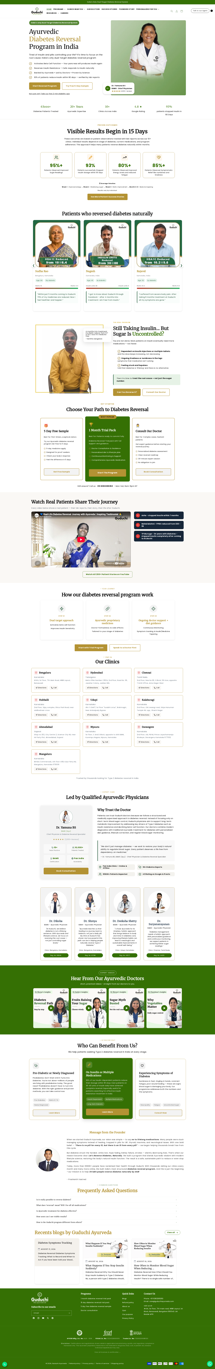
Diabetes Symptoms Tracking (55, 1242)
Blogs (124, 1298)
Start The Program (107, 472)
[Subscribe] (69, 1313)
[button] (59, 9)
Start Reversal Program (45, 86)
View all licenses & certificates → (107, 1352)
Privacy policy (88, 1363)
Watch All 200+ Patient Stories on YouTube (107, 574)
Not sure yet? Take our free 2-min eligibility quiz (49, 94)
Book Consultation (153, 471)
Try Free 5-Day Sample (77, 86)
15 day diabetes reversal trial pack (95, 1302)
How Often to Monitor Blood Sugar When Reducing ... (154, 1267)
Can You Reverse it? (127, 392)
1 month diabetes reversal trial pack (96, 1298)
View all (171, 1232)
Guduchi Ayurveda (59, 1363)
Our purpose (127, 1314)
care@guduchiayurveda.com (161, 1301)
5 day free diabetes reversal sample (96, 1306)
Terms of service (102, 1363)
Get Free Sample (61, 471)
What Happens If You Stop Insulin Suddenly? (105, 1267)
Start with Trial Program (90, 647)
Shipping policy (117, 1363)
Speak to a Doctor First (125, 647)
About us (126, 1306)
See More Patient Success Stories (107, 196)
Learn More (54, 1113)
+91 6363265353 (105, 486)
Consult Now (161, 1113)
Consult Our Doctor (156, 392)
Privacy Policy (128, 1318)
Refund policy (128, 1302)
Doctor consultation (89, 1310)
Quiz (124, 1310)
